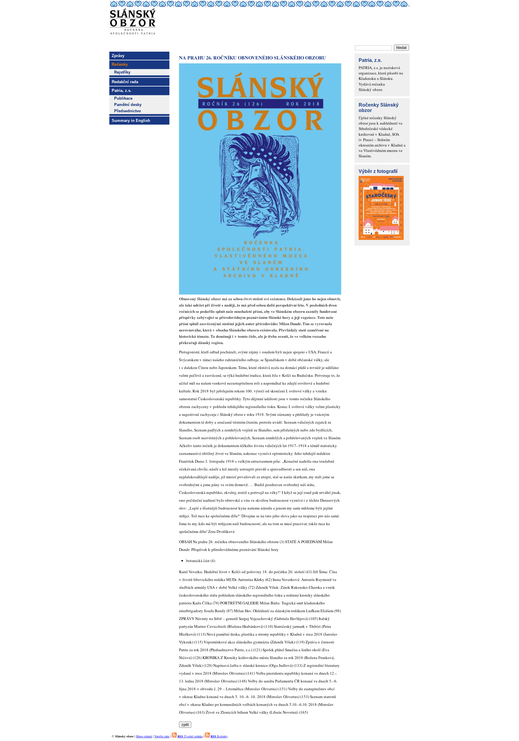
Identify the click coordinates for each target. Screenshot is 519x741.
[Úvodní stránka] (259, 40)
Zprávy (118, 55)
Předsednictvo (127, 111)
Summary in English (131, 120)
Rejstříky (122, 72)
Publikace (123, 98)
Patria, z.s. (122, 90)
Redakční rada (125, 82)
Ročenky (219, 736)
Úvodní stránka (190, 736)
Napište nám (161, 736)
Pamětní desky (127, 104)
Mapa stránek (144, 736)
